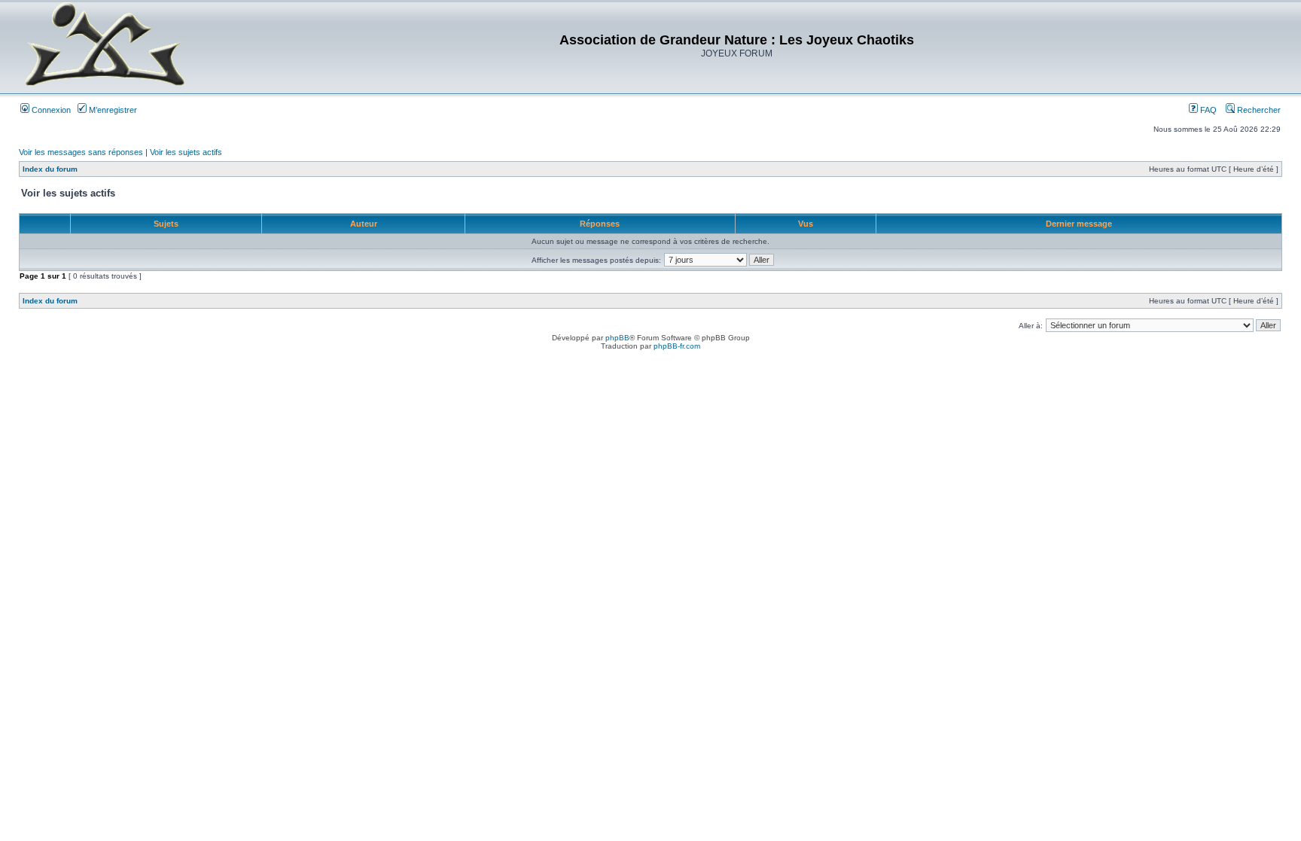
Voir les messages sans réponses (81, 152)
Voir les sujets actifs (186, 152)
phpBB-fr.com (677, 346)
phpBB (617, 338)
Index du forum (50, 169)
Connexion (50, 109)
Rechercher (1258, 109)
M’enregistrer (112, 109)
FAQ (1207, 109)
